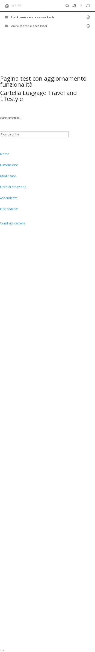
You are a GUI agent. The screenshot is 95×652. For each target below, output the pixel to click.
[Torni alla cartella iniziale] (6, 5)
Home (16, 5)
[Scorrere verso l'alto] (2, 650)
